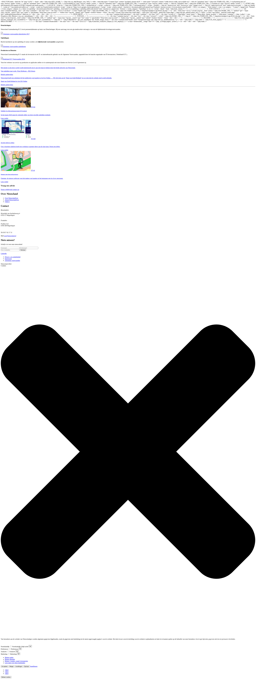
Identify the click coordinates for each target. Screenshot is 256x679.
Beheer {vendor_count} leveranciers (16, 661)
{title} (7, 670)
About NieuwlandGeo (12, 200)
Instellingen (19, 666)
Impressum (8, 259)
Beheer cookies (6, 677)
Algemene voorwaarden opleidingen (14, 46)
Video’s (7, 202)
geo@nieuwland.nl (10, 236)
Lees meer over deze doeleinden (15, 663)
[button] (128, 452)
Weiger (12, 666)
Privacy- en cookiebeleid (12, 257)
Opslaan (26, 666)
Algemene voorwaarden (12, 260)
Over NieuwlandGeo (11, 198)
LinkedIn (4, 253)
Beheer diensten (10, 659)
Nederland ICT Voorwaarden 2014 (14, 59)
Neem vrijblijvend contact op (10, 189)
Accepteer (5, 666)
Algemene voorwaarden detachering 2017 (16, 34)
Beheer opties (9, 657)
